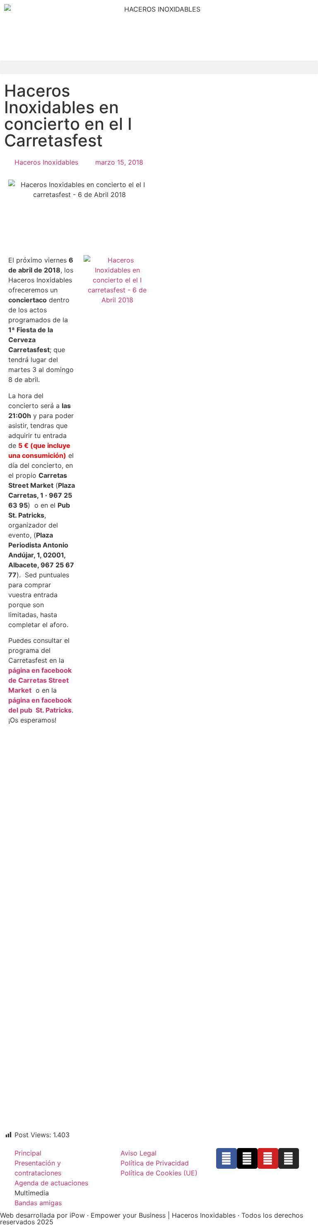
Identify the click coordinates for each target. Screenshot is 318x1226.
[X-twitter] (247, 1158)
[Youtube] (268, 1158)
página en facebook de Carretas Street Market (40, 680)
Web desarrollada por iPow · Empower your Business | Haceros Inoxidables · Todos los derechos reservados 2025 (151, 1218)
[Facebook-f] (226, 1158)
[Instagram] (288, 1158)
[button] (159, 67)
